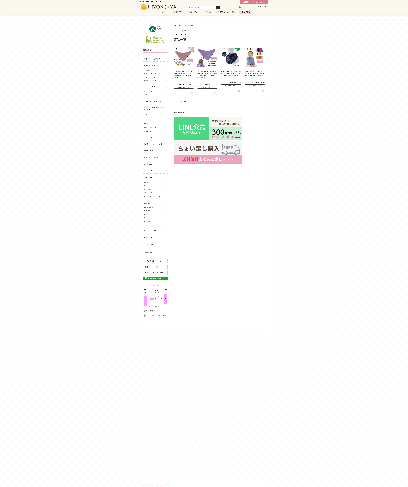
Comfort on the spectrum (153, 196)
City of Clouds (149, 192)
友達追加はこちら (154, 278)
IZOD (145, 199)
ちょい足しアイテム (151, 244)
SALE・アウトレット (151, 171)
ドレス (208, 12)
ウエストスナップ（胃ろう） (153, 101)
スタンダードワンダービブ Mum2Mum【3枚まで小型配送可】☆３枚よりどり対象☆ (254, 73)
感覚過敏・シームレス (152, 65)
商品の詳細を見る (183, 87)
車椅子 (146, 123)
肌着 (163, 12)
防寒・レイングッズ (150, 127)
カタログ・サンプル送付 (154, 273)
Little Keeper (149, 207)
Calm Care (147, 189)
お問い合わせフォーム (153, 261)
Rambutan (147, 224)
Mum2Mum (147, 210)
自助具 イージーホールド (153, 144)
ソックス (147, 70)
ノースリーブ (148, 91)
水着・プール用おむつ (152, 59)
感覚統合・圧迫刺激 (150, 80)
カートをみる (264, 7)
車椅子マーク (148, 131)
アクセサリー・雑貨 (227, 12)
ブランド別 (148, 177)
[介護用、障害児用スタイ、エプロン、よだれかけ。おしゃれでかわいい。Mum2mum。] (184, 57)
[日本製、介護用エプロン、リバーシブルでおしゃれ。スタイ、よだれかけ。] (231, 57)
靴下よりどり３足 (150, 230)
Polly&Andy (148, 221)
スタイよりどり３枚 (151, 237)
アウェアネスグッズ (151, 157)
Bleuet (146, 182)
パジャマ (177, 12)
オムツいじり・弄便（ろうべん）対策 (155, 108)
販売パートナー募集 (152, 267)
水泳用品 (193, 12)
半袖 (145, 94)
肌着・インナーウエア (151, 73)
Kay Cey (147, 203)
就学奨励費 (148, 164)
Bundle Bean (148, 185)
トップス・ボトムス (150, 77)
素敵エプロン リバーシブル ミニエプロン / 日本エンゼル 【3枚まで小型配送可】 (231, 73)
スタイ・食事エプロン (152, 137)
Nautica (147, 217)
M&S (145, 214)
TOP (175, 25)
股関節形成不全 (149, 150)
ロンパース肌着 (149, 86)
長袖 (145, 98)
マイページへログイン (248, 7)
